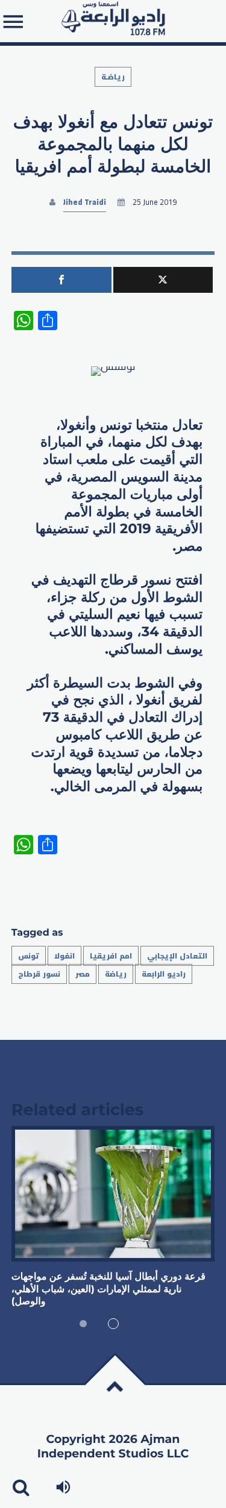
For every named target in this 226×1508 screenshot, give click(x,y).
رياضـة (113, 77)
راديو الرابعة (164, 974)
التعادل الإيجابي (177, 956)
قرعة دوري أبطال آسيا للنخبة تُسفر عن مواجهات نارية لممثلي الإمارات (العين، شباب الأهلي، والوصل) (108, 1289)
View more (113, 1194)
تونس (28, 956)
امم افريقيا (111, 956)
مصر (82, 974)
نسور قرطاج (39, 974)
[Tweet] (163, 280)
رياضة (116, 974)
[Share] (61, 280)
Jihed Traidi (84, 202)
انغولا (64, 956)
